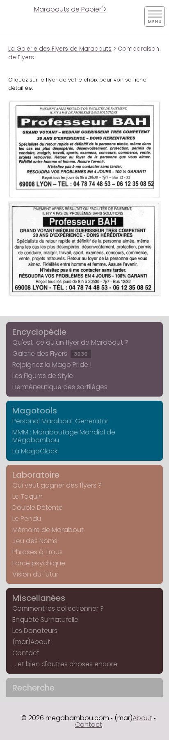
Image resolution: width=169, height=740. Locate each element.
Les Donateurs (34, 630)
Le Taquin (27, 496)
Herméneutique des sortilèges (59, 387)
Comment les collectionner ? (58, 608)
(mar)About (31, 642)
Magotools (34, 410)
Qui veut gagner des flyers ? (57, 485)
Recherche (33, 687)
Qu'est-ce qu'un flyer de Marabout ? (70, 342)
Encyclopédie (39, 332)
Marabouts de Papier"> (70, 9)
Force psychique (38, 563)
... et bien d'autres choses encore (64, 664)
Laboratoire (35, 475)
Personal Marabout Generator (60, 421)
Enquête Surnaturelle (45, 619)
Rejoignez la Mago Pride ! (51, 364)
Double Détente (37, 507)
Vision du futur (35, 574)
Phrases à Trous (37, 552)
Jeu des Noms (34, 541)
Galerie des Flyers (50, 353)
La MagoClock (34, 451)
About (142, 718)
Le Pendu (26, 518)
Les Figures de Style (42, 376)
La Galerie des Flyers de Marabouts (60, 48)
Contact (25, 653)
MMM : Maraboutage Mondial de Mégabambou (63, 436)
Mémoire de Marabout (48, 530)
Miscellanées (38, 598)
